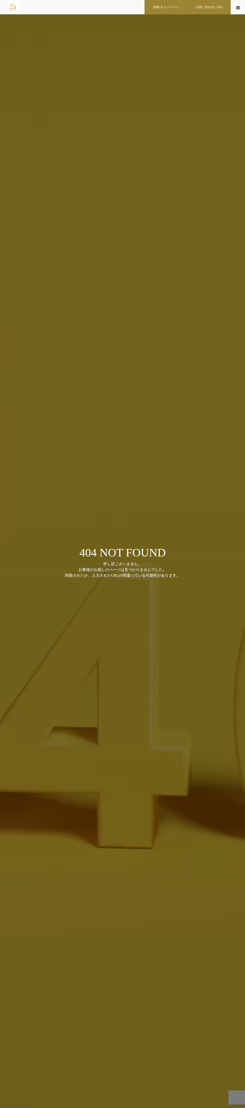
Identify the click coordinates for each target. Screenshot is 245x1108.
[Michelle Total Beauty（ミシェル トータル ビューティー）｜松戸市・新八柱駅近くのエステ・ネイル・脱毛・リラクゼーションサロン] (13, 7)
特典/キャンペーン (166, 7)
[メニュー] (238, 7)
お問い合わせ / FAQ (209, 7)
